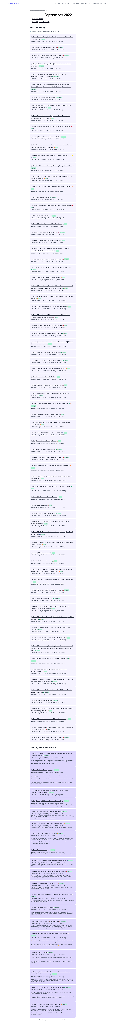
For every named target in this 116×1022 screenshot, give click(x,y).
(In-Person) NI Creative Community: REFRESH (44, 232)
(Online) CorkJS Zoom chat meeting (41, 561)
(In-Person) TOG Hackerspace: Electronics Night (45, 137)
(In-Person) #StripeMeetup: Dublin (41, 700)
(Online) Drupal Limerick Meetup (41, 216)
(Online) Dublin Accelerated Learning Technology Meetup (48, 368)
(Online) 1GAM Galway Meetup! (40, 197)
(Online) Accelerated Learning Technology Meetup (46, 352)
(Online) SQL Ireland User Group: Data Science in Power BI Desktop (51, 187)
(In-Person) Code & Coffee (39, 952)
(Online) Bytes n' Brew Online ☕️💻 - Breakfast (45, 921)
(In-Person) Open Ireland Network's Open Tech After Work (48, 307)
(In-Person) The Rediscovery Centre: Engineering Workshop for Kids (51, 894)
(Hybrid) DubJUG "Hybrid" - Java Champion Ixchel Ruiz (47, 360)
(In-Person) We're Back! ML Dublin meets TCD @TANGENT (48, 638)
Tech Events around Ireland (81, 3)
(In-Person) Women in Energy (40, 850)
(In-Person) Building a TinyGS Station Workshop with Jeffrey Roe (50, 465)
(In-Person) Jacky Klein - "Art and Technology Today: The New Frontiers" (52, 267)
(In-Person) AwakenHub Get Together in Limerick (45, 1004)
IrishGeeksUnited (13, 3)
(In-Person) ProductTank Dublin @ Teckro (43, 513)
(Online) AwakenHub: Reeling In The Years (43, 833)
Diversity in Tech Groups (62, 3)
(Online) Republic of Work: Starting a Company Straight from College (51, 166)
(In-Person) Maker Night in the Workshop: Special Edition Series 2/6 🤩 (52, 155)
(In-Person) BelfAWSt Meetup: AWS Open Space (45, 414)
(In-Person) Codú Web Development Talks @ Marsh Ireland (48, 719)
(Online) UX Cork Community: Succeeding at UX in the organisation (51, 486)
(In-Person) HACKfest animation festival (43, 97)
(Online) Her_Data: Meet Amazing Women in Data (46, 811)
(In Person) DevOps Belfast (39, 505)
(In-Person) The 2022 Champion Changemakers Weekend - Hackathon (52, 579)
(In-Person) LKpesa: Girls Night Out (41, 770)
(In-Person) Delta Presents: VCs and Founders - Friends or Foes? (50, 404)
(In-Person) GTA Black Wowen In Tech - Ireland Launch (47, 824)
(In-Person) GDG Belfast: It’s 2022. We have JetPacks (46, 433)
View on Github (76, 1020)
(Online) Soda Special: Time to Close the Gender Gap (47, 801)
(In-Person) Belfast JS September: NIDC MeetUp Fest (46, 385)
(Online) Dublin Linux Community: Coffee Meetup (45, 278)
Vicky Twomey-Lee (68, 1020)
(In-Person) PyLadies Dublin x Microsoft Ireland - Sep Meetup (49, 933)
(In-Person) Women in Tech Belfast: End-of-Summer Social (48, 871)
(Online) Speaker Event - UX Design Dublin (43, 441)
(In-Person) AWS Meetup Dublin (40, 553)
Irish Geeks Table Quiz (99, 3)
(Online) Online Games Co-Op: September (43, 449)
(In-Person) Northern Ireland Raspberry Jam (44, 883)
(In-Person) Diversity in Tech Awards (42, 907)
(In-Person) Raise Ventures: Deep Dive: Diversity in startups (48, 861)
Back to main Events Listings (38, 10)
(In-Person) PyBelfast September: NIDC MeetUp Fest (46, 224)
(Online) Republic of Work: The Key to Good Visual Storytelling (49, 658)
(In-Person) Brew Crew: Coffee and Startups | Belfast (47, 55)
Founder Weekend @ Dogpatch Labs (42, 598)
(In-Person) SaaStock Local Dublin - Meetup (44, 497)
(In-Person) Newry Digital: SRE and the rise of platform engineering (51, 205)
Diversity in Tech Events (40, 22)
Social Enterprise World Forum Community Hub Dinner (47, 987)
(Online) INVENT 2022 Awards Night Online (44, 47)
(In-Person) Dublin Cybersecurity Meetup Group (45, 240)
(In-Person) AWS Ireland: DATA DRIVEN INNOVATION (46, 333)
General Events (37, 19)
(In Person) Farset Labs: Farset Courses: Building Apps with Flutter (50, 126)
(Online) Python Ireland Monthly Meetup (43, 377)
